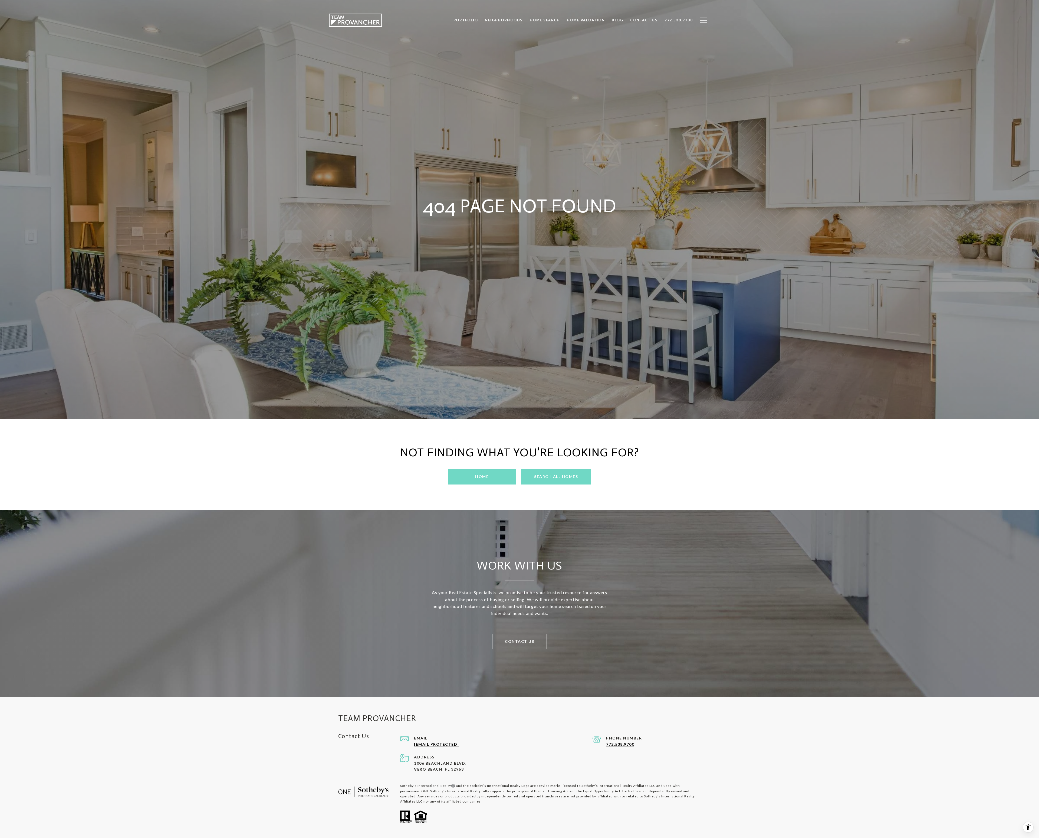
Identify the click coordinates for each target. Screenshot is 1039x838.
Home (482, 476)
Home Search (545, 20)
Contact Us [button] (519, 641)
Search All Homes (556, 476)
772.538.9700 (620, 744)
